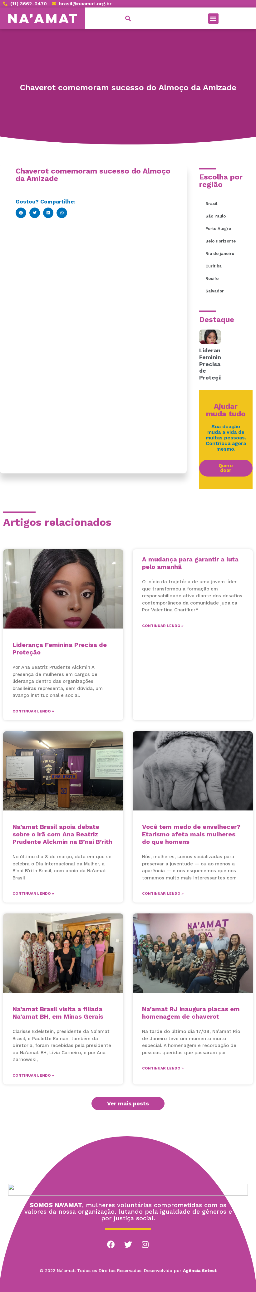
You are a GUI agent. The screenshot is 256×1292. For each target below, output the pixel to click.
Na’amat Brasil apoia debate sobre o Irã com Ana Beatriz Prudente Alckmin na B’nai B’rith (62, 834)
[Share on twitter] (34, 213)
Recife (212, 278)
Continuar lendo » (33, 711)
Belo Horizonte (220, 241)
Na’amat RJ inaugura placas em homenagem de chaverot (191, 1012)
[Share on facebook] (21, 213)
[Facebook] (111, 1244)
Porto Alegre (218, 228)
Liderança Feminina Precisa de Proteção (213, 363)
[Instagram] (145, 1244)
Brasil (211, 203)
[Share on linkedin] (48, 213)
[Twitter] (128, 1244)
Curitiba (213, 266)
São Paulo (215, 216)
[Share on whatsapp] (62, 213)
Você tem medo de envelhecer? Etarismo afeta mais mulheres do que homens (191, 834)
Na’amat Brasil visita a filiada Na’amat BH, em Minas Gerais (57, 1012)
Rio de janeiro (219, 253)
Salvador (214, 291)
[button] (213, 18)
